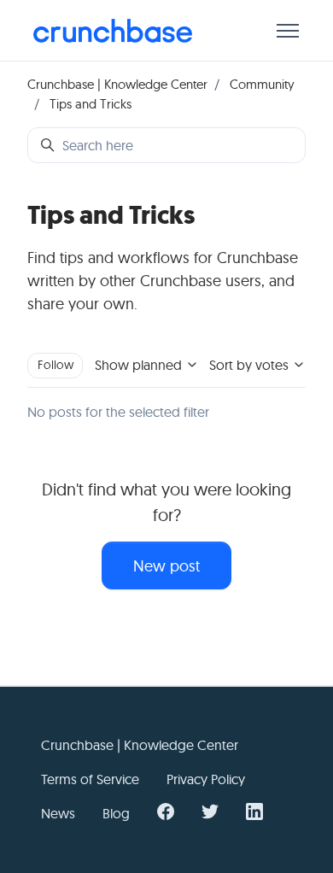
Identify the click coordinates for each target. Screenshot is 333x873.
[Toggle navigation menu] (288, 30)
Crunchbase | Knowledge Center (117, 84)
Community (262, 84)
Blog (116, 813)
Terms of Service (90, 779)
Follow (55, 364)
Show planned (140, 364)
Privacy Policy (205, 779)
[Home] (112, 30)
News (58, 813)
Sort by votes (250, 364)
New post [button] (166, 566)
